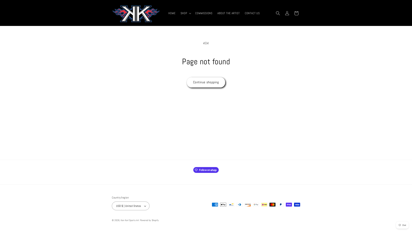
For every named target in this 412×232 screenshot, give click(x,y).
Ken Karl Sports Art (130, 220)
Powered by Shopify (149, 220)
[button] (185, 13)
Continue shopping (206, 82)
